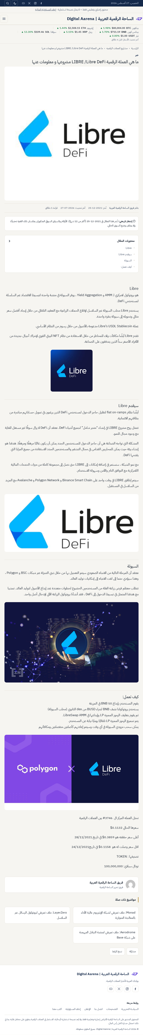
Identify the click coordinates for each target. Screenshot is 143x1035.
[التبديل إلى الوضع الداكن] (15, 3)
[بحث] (7, 3)
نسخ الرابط (117, 951)
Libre (129, 248)
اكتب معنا (57, 1009)
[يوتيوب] (23, 3)
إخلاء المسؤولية (73, 1009)
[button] (71, 134)
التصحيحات (112, 1009)
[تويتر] (29, 3)
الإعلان (87, 1009)
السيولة (128, 260)
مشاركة (132, 951)
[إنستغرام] (35, 3)
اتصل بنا (98, 1009)
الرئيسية (135, 48)
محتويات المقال (126, 241)
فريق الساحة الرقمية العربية (121, 208)
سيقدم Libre (125, 254)
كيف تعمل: (126, 267)
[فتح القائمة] (4, 19)
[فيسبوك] (41, 3)
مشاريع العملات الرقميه (117, 48)
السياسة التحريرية (130, 1009)
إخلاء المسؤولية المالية (45, 9)
